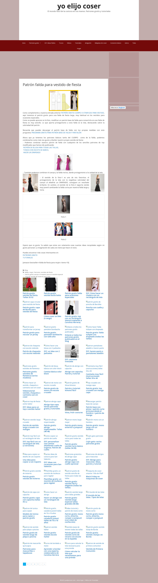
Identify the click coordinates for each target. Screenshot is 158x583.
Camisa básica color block (53, 372)
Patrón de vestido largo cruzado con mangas (31, 427)
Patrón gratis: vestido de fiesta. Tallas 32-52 (30, 295)
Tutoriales (78, 43)
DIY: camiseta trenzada (71, 360)
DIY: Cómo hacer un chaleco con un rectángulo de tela (94, 295)
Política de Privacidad (91, 580)
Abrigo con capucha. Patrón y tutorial (74, 372)
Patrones (37, 272)
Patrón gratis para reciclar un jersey (31, 333)
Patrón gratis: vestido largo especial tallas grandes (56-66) (72, 500)
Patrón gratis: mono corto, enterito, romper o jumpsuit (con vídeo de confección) (74, 518)
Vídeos (69, 43)
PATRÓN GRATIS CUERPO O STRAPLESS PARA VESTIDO (82, 113)
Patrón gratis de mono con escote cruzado (51, 390)
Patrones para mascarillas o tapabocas (29, 551)
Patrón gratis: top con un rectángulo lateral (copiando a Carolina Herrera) (73, 319)
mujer (31, 272)
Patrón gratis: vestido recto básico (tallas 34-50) (74, 446)
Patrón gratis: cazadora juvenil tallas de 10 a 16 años (51, 519)
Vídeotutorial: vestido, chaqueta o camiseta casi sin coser (31, 394)
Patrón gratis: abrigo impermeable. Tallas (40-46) (53, 428)
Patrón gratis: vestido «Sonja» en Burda (94, 534)
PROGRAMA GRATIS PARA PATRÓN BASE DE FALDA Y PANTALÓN (56, 133)
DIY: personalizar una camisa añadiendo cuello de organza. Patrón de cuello (53, 445)
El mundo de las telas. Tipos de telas (95, 496)
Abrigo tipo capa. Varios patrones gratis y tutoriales (52, 406)
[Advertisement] (79, 25)
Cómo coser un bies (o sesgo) (52, 317)
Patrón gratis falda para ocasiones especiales (73, 295)
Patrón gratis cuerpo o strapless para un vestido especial (44, 274)
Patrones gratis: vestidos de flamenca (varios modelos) (30, 374)
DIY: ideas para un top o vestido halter (31, 408)
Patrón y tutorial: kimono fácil (72, 389)
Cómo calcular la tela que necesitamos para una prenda (73, 554)
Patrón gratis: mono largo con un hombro (95, 427)
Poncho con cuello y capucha (95, 308)
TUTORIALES (28, 257)
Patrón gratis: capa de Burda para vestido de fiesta (31, 309)
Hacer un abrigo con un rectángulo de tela (53, 499)
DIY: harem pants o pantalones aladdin (95, 352)
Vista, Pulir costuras (74, 412)
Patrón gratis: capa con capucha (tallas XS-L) (31, 499)
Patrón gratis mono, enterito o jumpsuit (74, 426)
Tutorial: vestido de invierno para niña (37, 276)
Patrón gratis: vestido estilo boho (52, 294)
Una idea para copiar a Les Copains (32, 461)
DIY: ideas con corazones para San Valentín (52, 464)
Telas (134, 43)
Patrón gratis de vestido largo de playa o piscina (30, 534)
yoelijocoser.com (69, 580)
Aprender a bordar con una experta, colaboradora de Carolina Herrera (52, 552)
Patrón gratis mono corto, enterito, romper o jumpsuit (95, 516)
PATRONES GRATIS (30, 255)
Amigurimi (88, 43)
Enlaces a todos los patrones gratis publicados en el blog (73, 338)
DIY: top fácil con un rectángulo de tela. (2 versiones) (32, 443)
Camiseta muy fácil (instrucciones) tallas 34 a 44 (94, 376)
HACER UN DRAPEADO (31, 152)
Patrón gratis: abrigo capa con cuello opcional (72, 462)
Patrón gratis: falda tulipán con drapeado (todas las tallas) (95, 335)
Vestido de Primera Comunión (94, 550)
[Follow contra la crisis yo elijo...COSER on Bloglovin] (118, 108)
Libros (127, 43)
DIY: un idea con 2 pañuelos (52, 352)
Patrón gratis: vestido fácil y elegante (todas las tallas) (73, 484)
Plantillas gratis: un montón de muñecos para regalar (53, 481)
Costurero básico (115, 43)
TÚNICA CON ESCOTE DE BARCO (35, 150)
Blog (26, 270)
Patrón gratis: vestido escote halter (50, 534)
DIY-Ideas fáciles (50, 43)
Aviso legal (80, 580)
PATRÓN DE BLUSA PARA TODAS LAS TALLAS (40, 147)
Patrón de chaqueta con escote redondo (32, 352)
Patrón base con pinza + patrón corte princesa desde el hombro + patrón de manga (95, 411)
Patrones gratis (34, 43)
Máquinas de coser (101, 43)
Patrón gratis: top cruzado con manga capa (95, 390)
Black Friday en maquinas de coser (94, 477)
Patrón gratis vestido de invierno (31, 477)
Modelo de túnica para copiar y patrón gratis (30, 516)
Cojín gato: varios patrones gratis (94, 442)
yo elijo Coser (79, 5)
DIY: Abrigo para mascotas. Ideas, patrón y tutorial (93, 462)
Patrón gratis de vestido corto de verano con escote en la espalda (73, 535)
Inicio (23, 43)
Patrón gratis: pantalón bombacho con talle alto (53, 334)
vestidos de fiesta (46, 272)
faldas (27, 272)
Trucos (61, 43)
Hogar (79, 48)
